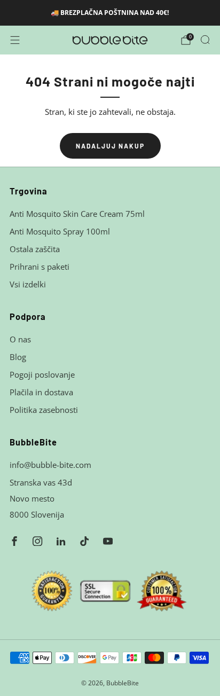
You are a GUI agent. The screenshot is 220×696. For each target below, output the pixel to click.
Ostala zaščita (35, 249)
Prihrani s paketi (39, 266)
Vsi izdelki (28, 284)
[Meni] (15, 40)
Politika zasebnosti (44, 409)
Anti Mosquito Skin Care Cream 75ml (77, 213)
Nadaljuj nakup (110, 146)
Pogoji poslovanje (42, 374)
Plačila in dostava (41, 392)
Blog (18, 356)
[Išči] (205, 39)
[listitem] (110, 13)
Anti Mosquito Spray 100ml (60, 231)
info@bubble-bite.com (50, 464)
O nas (20, 339)
